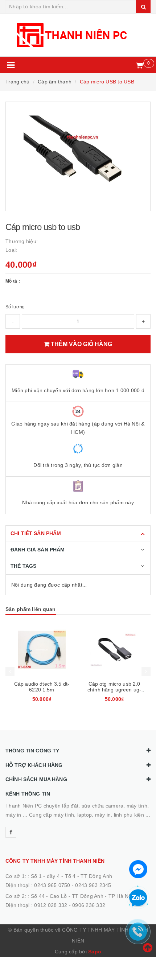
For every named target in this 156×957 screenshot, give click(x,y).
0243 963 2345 (93, 885)
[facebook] (11, 832)
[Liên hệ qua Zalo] (138, 898)
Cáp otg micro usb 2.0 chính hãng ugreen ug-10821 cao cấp (114, 689)
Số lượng (15, 306)
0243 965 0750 (52, 885)
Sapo (94, 951)
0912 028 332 (50, 905)
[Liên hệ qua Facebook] (138, 868)
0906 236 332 (88, 905)
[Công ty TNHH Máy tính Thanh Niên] (78, 34)
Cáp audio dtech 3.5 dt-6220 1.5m (41, 687)
